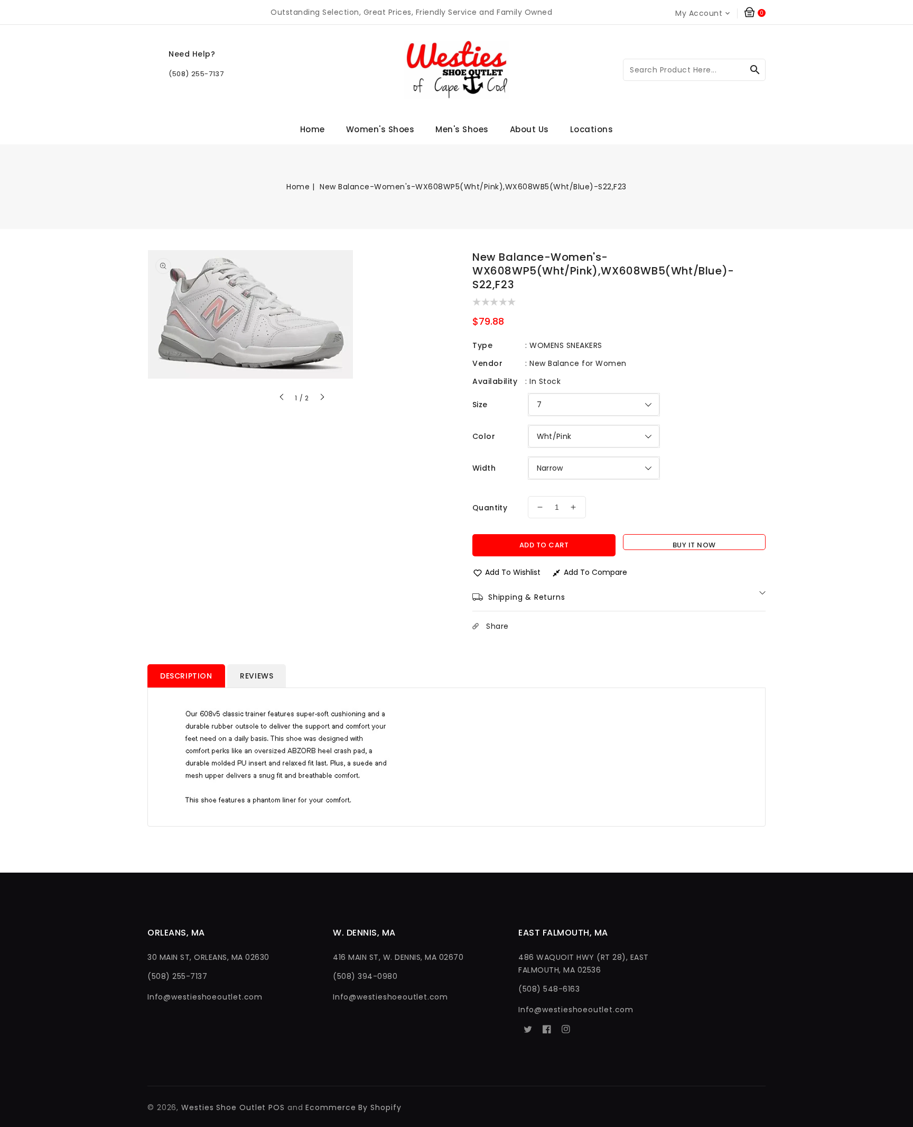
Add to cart (544, 545)
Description (186, 676)
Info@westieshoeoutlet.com (205, 997)
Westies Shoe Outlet (223, 1107)
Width (484, 468)
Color (483, 436)
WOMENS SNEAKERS (565, 345)
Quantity (489, 507)
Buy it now (694, 545)
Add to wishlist (513, 572)
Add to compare (595, 572)
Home (298, 186)
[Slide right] (322, 398)
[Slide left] (282, 398)
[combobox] (694, 70)
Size (480, 404)
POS (276, 1107)
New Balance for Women (578, 363)
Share (497, 626)
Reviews (256, 676)
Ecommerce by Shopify (353, 1107)
